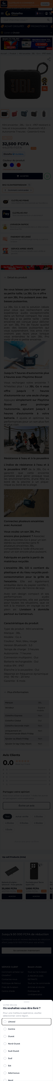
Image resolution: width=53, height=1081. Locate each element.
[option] (26, 1021)
